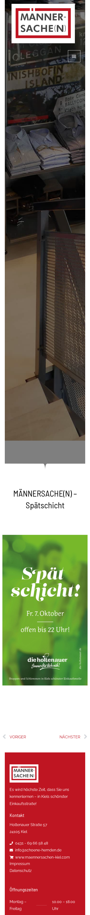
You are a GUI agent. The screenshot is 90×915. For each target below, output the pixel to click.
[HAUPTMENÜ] (74, 56)
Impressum (20, 863)
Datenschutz (21, 870)
